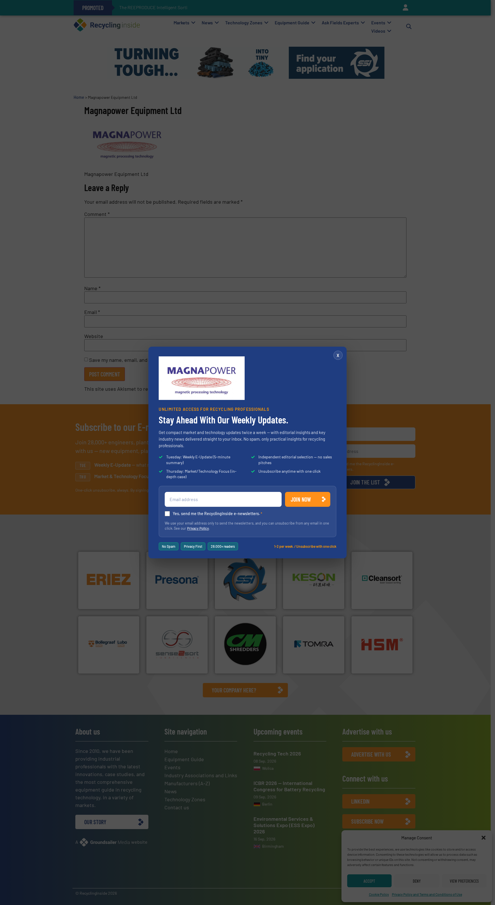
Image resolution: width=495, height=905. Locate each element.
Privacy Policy (198, 528)
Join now (301, 499)
